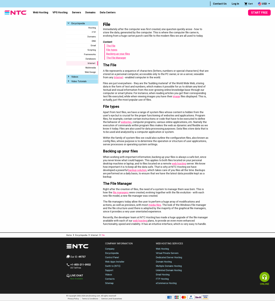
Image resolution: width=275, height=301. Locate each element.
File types (111, 49)
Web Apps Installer (114, 261)
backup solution (137, 170)
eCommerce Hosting (166, 283)
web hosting (179, 163)
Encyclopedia (78, 23)
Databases (91, 59)
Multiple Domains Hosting (169, 266)
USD (264, 3)
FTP (94, 32)
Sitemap (109, 283)
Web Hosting (40, 12)
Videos (74, 76)
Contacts (110, 279)
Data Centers (108, 12)
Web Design (90, 72)
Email (93, 45)
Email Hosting (163, 274)
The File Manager (116, 57)
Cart (250, 3)
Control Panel (112, 257)
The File (110, 45)
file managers (121, 192)
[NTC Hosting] (15, 12)
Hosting (92, 27)
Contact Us (220, 3)
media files (155, 204)
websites (126, 122)
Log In (235, 3)
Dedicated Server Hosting (169, 257)
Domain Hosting (164, 261)
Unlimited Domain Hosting (169, 270)
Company (109, 248)
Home (69, 235)
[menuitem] (219, 3)
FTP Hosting (162, 279)
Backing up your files (118, 53)
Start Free (259, 12)
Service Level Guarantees (111, 298)
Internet (91, 63)
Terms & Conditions (90, 298)
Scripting (92, 50)
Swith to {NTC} (112, 266)
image (176, 96)
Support (109, 270)
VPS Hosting (60, 12)
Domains (90, 12)
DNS (94, 41)
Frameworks (90, 54)
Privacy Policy (73, 298)
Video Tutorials (79, 81)
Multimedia (91, 67)
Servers (76, 12)
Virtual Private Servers (167, 253)
